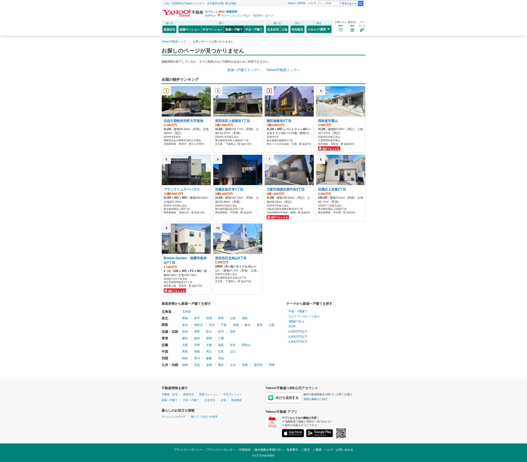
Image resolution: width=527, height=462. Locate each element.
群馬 (259, 325)
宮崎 (245, 365)
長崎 (209, 365)
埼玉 (212, 325)
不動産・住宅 (170, 394)
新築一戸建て (234, 29)
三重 (221, 338)
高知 (221, 358)
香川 (197, 358)
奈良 (233, 345)
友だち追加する (287, 397)
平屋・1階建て (297, 311)
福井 (233, 331)
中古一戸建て (254, 29)
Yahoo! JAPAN (296, 3)
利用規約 (245, 449)
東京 (185, 325)
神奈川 (198, 325)
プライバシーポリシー (188, 449)
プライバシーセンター (220, 449)
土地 (284, 29)
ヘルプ (312, 3)
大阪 (185, 345)
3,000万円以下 (297, 336)
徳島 (185, 358)
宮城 (209, 318)
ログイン (210, 15)
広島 (221, 351)
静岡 (209, 338)
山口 (233, 351)
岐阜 (197, 338)
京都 (209, 345)
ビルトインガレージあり (304, 316)
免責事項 (292, 449)
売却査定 (297, 29)
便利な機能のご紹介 (315, 399)
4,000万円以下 (297, 341)
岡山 (209, 351)
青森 (185, 318)
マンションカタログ (174, 416)
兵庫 (197, 345)
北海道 (186, 311)
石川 (221, 331)
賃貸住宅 (169, 29)
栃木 (248, 325)
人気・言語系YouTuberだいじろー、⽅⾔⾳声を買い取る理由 (200, 3)
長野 (197, 331)
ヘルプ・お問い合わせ (338, 449)
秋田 (221, 318)
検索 (360, 3)
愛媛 (209, 358)
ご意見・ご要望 (311, 449)
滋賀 (221, 345)
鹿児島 (258, 365)
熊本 (221, 365)
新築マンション (190, 29)
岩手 (197, 318)
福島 (245, 318)
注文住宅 (273, 29)
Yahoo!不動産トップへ (283, 69)
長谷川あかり (349, 3)
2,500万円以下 (297, 331)
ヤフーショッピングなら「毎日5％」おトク (247, 15)
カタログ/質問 (317, 29)
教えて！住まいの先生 (204, 416)
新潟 (185, 331)
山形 (233, 318)
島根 (197, 351)
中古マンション (213, 29)
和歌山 (246, 345)
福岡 (185, 365)
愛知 (185, 338)
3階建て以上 (296, 321)
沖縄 (271, 365)
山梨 (271, 325)
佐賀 (197, 365)
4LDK (292, 326)
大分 (233, 365)
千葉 (224, 325)
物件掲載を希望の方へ (269, 449)
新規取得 (231, 11)
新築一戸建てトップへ (243, 69)
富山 (209, 331)
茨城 (236, 325)
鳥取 (185, 351)
